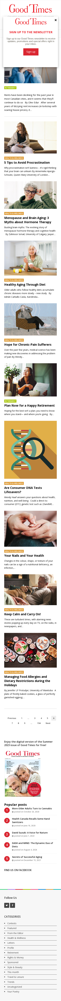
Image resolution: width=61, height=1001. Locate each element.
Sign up (30, 51)
